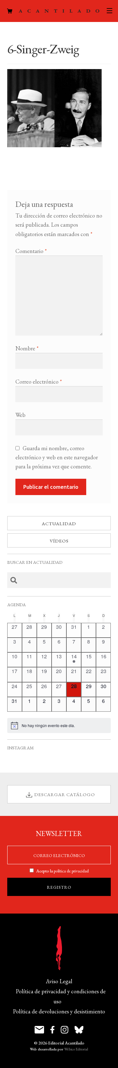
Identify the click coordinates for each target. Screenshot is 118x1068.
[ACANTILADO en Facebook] (52, 1029)
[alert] (59, 725)
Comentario (31, 251)
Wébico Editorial (76, 1049)
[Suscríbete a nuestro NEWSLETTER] (39, 1029)
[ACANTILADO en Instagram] (64, 1029)
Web (20, 414)
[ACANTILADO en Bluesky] (79, 1029)
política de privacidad (71, 871)
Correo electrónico (38, 381)
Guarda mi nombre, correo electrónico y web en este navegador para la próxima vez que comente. (56, 457)
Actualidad (59, 523)
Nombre (27, 348)
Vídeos (59, 541)
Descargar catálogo (64, 794)
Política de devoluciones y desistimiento (59, 1011)
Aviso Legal (59, 981)
